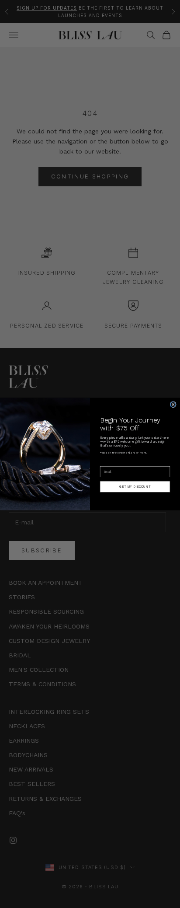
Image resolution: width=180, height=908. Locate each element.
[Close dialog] (173, 404)
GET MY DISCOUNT (134, 486)
